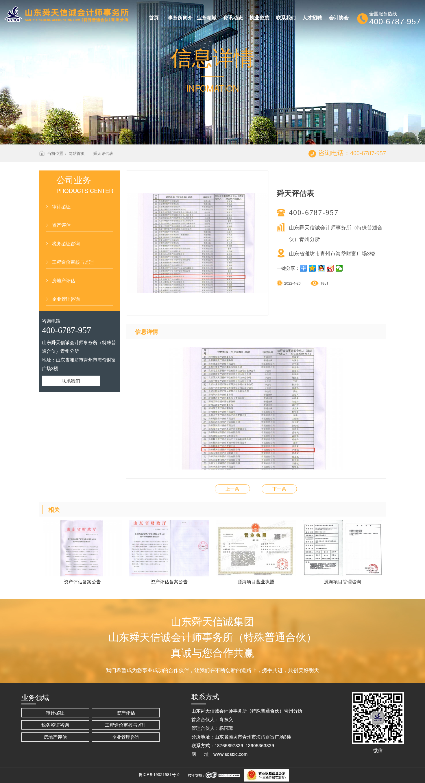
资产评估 (61, 225)
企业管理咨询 (66, 299)
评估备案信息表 (279, 488)
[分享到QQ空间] (312, 268)
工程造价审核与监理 (73, 262)
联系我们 (71, 380)
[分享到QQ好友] (321, 268)
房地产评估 (63, 280)
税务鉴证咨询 (66, 243)
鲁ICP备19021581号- (157, 774)
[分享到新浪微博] (330, 268)
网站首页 (77, 153)
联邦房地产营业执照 (232, 488)
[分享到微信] (339, 268)
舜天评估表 (103, 153)
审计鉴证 (61, 206)
